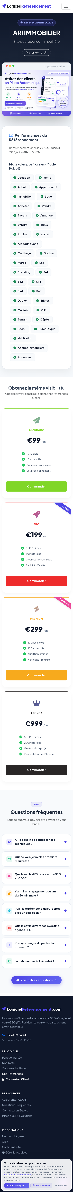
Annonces (25, 357)
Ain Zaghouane (28, 244)
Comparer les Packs (14, 1068)
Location (24, 177)
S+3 (38, 281)
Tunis (44, 225)
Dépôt (44, 319)
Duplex (22, 300)
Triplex (45, 300)
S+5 (38, 291)
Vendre (47, 206)
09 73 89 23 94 (16, 1035)
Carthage (24, 253)
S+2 (20, 281)
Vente (47, 177)
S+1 (45, 272)
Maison (23, 310)
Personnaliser (43, 1185)
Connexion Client (17, 1079)
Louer (49, 196)
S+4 (20, 291)
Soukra (49, 253)
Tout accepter (17, 1185)
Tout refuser (61, 1185)
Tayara (22, 215)
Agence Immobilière (31, 348)
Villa (44, 310)
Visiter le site (34, 52)
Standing (24, 272)
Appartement (48, 187)
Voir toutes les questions (37, 980)
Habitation (25, 338)
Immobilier (25, 196)
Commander (36, 486)
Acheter (23, 206)
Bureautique (47, 329)
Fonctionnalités (12, 1057)
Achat (22, 187)
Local (21, 329)
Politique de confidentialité (17, 1174)
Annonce (46, 215)
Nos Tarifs (8, 1063)
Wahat (45, 234)
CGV (5, 1141)
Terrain (22, 319)
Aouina (22, 234)
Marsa (22, 262)
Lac (41, 262)
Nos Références (12, 1073)
